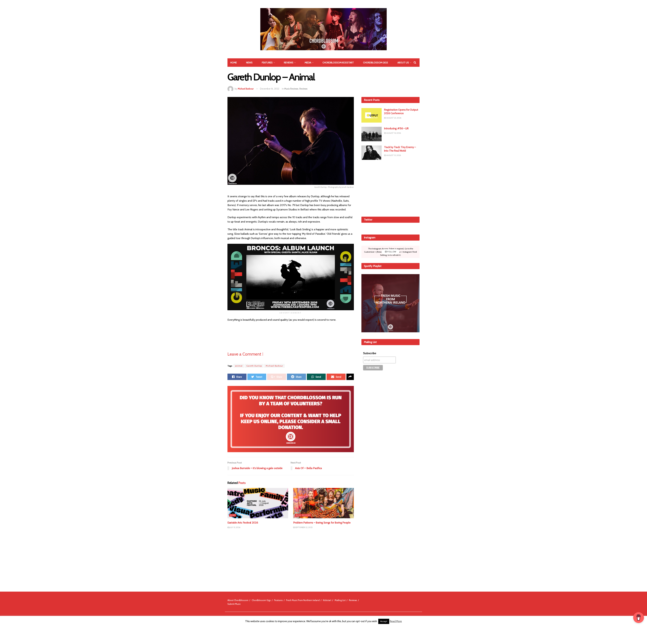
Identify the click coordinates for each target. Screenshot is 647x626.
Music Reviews (291, 88)
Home (233, 62)
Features (267, 62)
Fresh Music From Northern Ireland (303, 600)
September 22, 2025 (304, 527)
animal (238, 366)
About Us (403, 62)
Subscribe (369, 353)
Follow (391, 252)
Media (308, 62)
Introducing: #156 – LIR (396, 128)
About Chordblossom (237, 600)
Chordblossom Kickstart (338, 62)
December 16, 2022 (269, 88)
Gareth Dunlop (254, 366)
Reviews (288, 62)
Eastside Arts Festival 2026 (242, 522)
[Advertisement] (390, 188)
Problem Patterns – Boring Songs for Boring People (321, 522)
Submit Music (234, 604)
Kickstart (327, 600)
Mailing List (340, 600)
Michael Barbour (246, 88)
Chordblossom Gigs (375, 62)
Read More (396, 621)
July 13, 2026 (234, 527)
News (249, 62)
